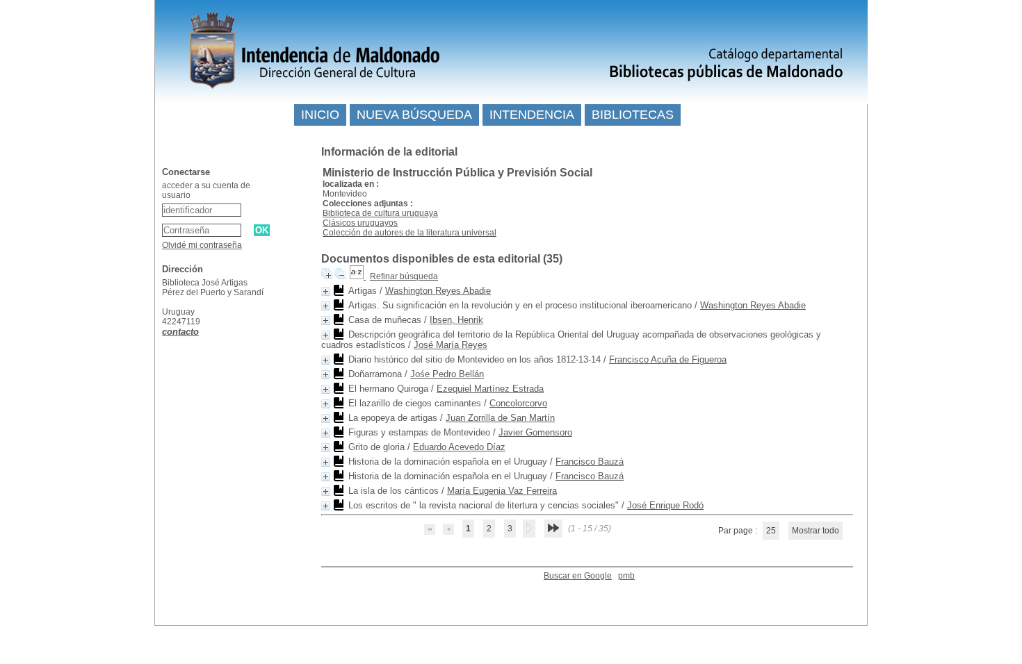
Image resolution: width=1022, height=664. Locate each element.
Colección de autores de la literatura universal (409, 233)
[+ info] (325, 291)
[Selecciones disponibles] (358, 276)
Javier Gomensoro (535, 432)
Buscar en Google (578, 576)
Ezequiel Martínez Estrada (490, 388)
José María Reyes (450, 345)
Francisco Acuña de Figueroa (668, 359)
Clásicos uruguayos (360, 223)
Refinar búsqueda (404, 276)
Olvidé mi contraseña (202, 245)
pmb (626, 576)
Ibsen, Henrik (456, 320)
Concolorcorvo (518, 403)
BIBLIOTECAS (633, 115)
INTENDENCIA (531, 115)
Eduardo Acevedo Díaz (459, 447)
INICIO (320, 115)
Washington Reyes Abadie (438, 290)
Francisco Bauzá (589, 461)
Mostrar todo (815, 531)
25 (771, 531)
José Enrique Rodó (665, 505)
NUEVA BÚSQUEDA (414, 115)
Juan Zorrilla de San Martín (500, 418)
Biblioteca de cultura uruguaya (380, 213)
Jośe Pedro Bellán (447, 374)
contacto (180, 331)
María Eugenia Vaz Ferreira (502, 490)
